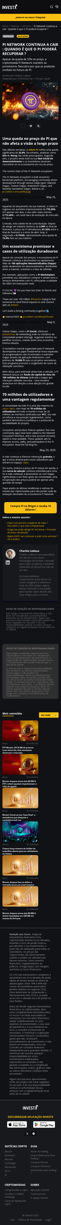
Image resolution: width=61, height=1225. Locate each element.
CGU (12, 1219)
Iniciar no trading (39, 1151)
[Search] (51, 7)
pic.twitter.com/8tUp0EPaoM (38, 316)
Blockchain (10, 1167)
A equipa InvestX (39, 1197)
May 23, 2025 (48, 450)
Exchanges (10, 1163)
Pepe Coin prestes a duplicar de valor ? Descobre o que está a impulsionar (27, 524)
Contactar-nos (38, 1193)
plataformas (8, 334)
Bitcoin (8, 1151)
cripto (25, 462)
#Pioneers (36, 299)
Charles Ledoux (22, 75)
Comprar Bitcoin (39, 1162)
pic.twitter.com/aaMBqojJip (16, 191)
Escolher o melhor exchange (14, 1195)
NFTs (7, 1170)
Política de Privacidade (30, 1219)
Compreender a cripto (16, 1190)
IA (6, 1174)
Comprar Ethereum (41, 1166)
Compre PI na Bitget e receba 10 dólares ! (30, 507)
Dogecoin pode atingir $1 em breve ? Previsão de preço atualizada (31, 531)
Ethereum (10, 1155)
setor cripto (8, 408)
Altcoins (26, 26)
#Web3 (14, 304)
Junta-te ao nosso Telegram (30, 17)
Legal (48, 1219)
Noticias (15, 26)
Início (5, 26)
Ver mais (49, 715)
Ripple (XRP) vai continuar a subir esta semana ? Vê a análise (32, 538)
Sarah (47, 78)
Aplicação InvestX (40, 1190)
